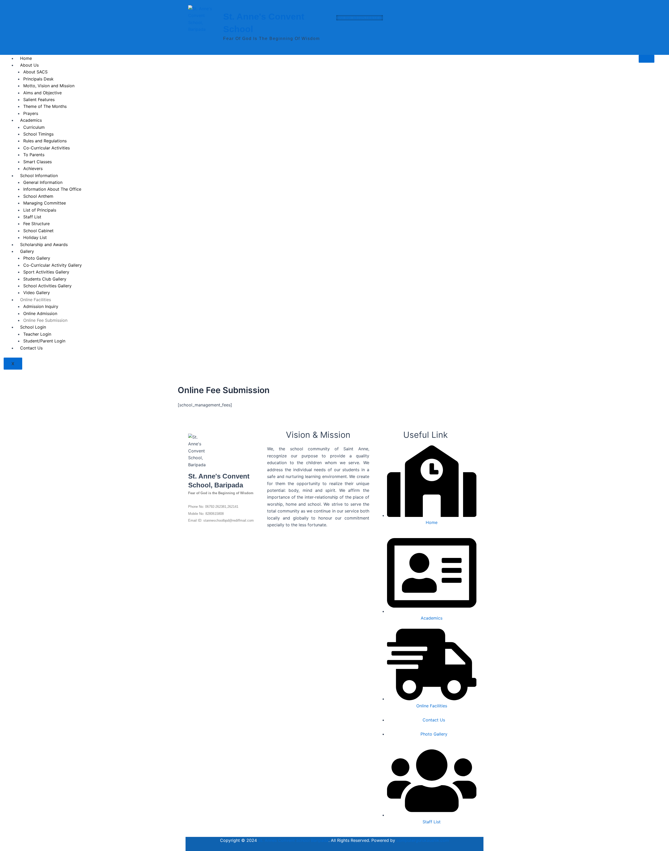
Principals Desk (38, 78)
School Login (33, 327)
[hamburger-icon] (646, 59)
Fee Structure (36, 223)
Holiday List (35, 237)
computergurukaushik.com (422, 840)
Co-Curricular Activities (46, 147)
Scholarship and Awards (44, 244)
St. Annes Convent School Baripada (293, 840)
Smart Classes (37, 161)
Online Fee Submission (45, 320)
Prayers (30, 113)
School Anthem (38, 196)
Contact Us (31, 348)
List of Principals (39, 210)
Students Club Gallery (44, 279)
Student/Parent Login (44, 340)
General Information (42, 182)
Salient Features (39, 99)
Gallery (27, 251)
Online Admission (40, 313)
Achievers (33, 168)
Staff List (32, 216)
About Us (29, 65)
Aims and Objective (42, 92)
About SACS (35, 71)
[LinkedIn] (452, 19)
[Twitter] (444, 19)
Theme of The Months (45, 106)
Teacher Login (37, 334)
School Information (39, 175)
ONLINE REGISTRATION (359, 17)
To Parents (33, 154)
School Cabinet (38, 230)
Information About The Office (52, 189)
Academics (31, 120)
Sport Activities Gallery (46, 272)
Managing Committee (44, 203)
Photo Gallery (36, 258)
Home (26, 58)
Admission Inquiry (40, 306)
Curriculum (34, 127)
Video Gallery (36, 292)
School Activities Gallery (47, 285)
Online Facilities (35, 299)
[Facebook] (436, 19)
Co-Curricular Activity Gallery (52, 265)
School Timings (38, 134)
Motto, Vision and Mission (48, 85)
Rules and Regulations (45, 140)
